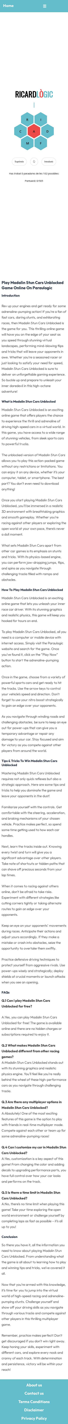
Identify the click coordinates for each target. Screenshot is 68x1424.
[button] (44, 6)
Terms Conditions (34, 1401)
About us (34, 1385)
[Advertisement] (34, 49)
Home (8, 5)
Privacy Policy (34, 1418)
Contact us (34, 1393)
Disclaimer (34, 1409)
